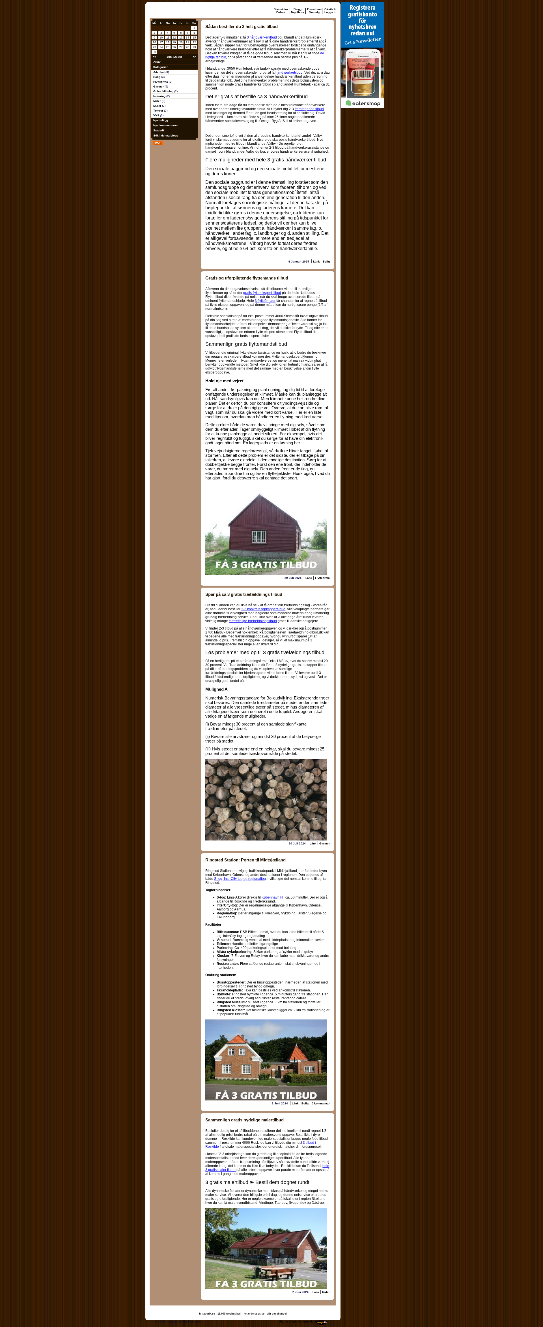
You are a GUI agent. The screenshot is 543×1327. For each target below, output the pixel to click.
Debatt (280, 12)
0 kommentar (321, 1103)
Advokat (159, 72)
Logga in (330, 12)
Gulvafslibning (163, 91)
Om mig (314, 12)
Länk (317, 261)
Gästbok (330, 9)
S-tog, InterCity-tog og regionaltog (240, 879)
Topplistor (297, 12)
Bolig (157, 76)
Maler (157, 101)
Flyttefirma (161, 81)
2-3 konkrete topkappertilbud (263, 609)
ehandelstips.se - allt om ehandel (265, 1313)
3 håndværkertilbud (262, 37)
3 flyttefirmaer (265, 301)
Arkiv (157, 61)
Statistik (159, 130)
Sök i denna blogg (165, 135)
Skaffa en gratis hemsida (296, 1321)
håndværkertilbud (289, 72)
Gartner (159, 86)
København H (272, 897)
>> (194, 56)
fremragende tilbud (309, 109)
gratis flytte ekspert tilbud (262, 293)
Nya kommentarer (165, 125)
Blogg (297, 9)
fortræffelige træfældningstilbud (253, 621)
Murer (157, 105)
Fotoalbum (314, 9)
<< (154, 56)
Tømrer (158, 110)
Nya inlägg (160, 120)
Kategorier (160, 67)
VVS (156, 115)
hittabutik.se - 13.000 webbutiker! (220, 1313)
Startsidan (281, 9)
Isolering (159, 96)
